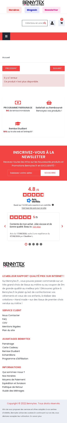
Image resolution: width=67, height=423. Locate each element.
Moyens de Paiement (13, 379)
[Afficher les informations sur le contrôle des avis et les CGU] (53, 205)
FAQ (4, 319)
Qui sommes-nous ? (13, 372)
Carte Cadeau (10, 347)
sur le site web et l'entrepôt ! (18, 131)
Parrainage (8, 343)
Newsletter (51, 9)
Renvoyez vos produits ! (49, 110)
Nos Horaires (9, 375)
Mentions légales (11, 326)
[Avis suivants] (62, 226)
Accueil (6, 57)
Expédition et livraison (14, 383)
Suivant (57, 68)
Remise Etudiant (11, 351)
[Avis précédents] (5, 226)
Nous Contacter (11, 315)
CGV (4, 322)
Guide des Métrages (13, 390)
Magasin (32, 9)
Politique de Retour (12, 387)
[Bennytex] (33, 2)
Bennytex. (32, 403)
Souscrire (50, 172)
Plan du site (8, 330)
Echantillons (8, 354)
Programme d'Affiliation (15, 358)
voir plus (37, 226)
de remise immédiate (18, 110)
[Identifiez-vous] (52, 22)
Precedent (11, 68)
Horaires (14, 9)
